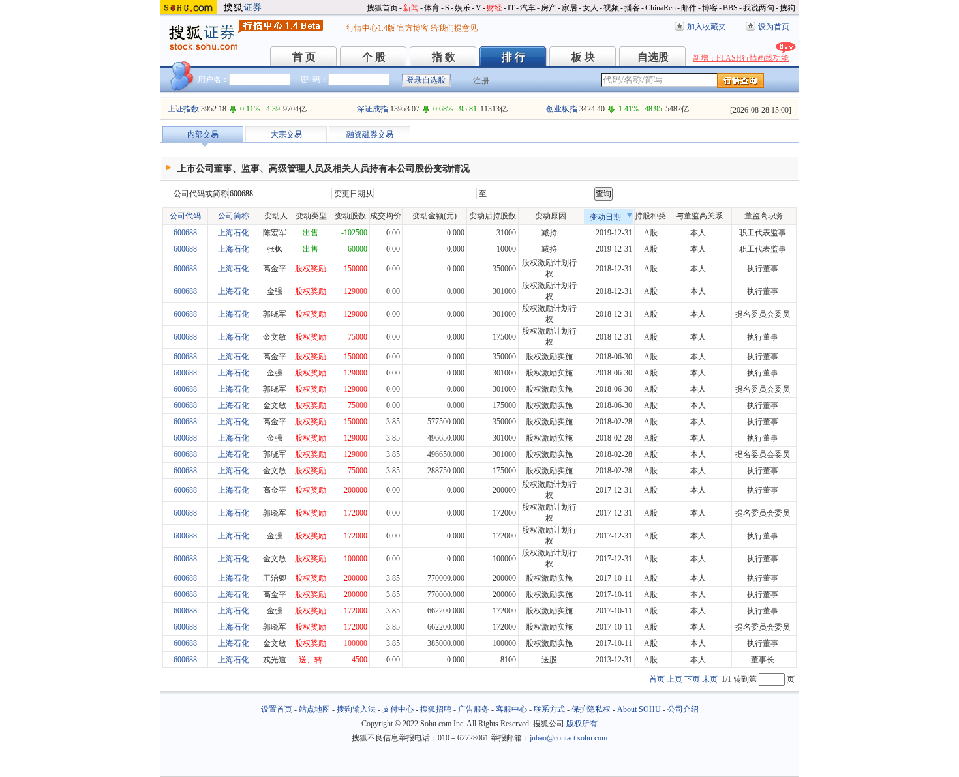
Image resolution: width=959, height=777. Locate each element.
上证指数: (184, 108)
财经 (494, 7)
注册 (481, 80)
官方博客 (413, 28)
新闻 (411, 7)
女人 (590, 7)
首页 (657, 679)
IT (511, 7)
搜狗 (787, 7)
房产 (548, 7)
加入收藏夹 (706, 26)
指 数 (443, 57)
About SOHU (639, 709)
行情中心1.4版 (370, 28)
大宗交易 (286, 134)
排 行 (513, 57)
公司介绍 (683, 709)
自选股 (653, 57)
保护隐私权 (591, 709)
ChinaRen (660, 7)
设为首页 (773, 26)
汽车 (528, 7)
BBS (730, 7)
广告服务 (473, 709)
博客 (710, 7)
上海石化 (233, 232)
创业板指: (562, 108)
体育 (432, 7)
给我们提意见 (454, 28)
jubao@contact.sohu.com (568, 737)
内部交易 (203, 134)
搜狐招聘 (435, 709)
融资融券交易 (369, 134)
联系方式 (549, 709)
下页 (692, 679)
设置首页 (276, 709)
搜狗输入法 (356, 709)
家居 (569, 7)
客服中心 (511, 709)
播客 (632, 7)
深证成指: (373, 108)
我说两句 (758, 7)
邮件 (689, 7)
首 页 (304, 57)
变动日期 (605, 217)
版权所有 (582, 723)
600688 (185, 232)
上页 (674, 679)
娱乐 (462, 7)
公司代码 (185, 215)
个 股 (374, 57)
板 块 (583, 57)
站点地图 (314, 709)
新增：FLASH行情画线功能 (741, 58)
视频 (611, 7)
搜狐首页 (382, 7)
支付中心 (398, 709)
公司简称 (233, 215)
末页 (710, 679)
